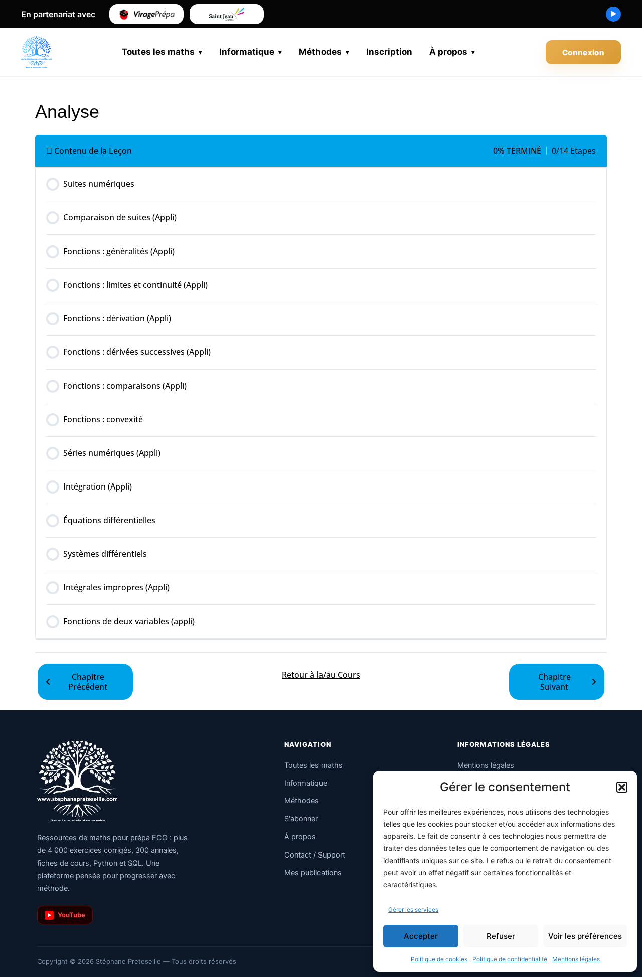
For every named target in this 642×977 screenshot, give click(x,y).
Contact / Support (314, 855)
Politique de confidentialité (509, 959)
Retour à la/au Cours (321, 674)
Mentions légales (576, 959)
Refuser (501, 936)
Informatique (246, 52)
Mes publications (313, 872)
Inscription (389, 52)
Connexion (583, 52)
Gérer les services (413, 909)
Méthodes (320, 52)
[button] (622, 787)
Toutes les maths (158, 52)
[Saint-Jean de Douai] (227, 14)
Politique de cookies (439, 959)
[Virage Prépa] (146, 14)
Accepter (421, 936)
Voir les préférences (585, 936)
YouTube (66, 915)
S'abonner (301, 818)
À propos (448, 52)
